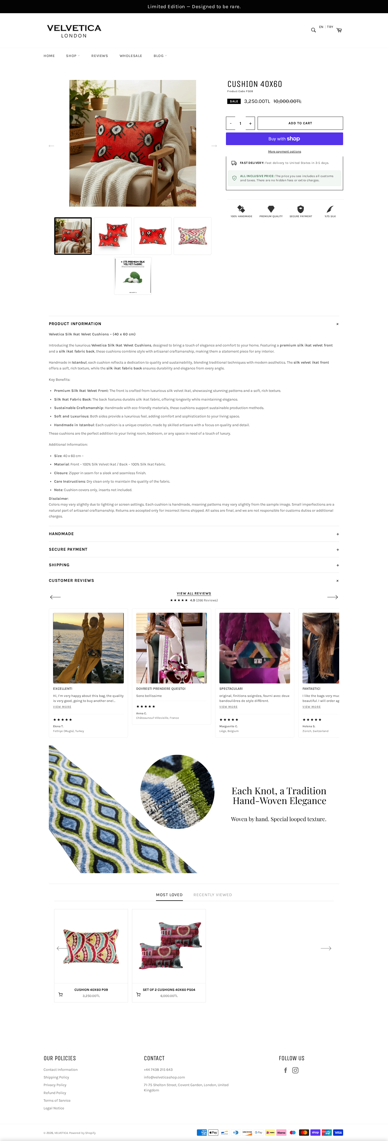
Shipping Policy (56, 1077)
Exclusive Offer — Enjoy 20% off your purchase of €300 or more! (194, 6)
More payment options (284, 151)
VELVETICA (61, 1133)
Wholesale (131, 56)
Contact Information (61, 1069)
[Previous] (55, 597)
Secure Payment (194, 549)
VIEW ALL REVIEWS (194, 593)
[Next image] (214, 146)
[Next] (332, 597)
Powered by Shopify (82, 1133)
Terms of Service (57, 1100)
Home (49, 56)
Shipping (194, 565)
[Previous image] (51, 146)
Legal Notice (54, 1108)
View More (145, 707)
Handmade (194, 534)
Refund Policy (55, 1093)
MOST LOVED (169, 894)
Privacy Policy (55, 1085)
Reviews (99, 56)
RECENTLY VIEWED (212, 894)
